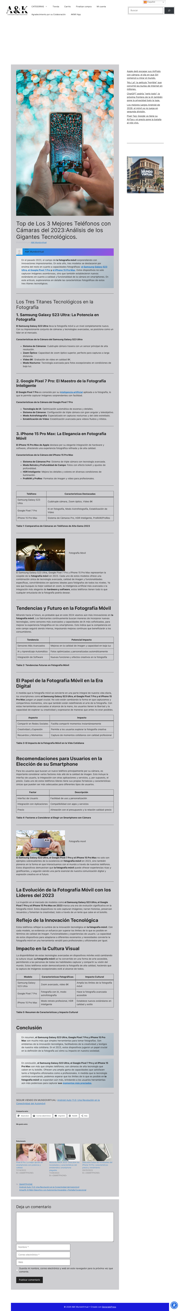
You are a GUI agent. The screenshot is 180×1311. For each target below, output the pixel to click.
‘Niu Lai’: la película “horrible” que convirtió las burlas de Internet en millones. (144, 86)
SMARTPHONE (26, 1184)
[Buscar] (169, 10)
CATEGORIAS (37, 6)
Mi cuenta (101, 6)
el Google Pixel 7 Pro (39, 270)
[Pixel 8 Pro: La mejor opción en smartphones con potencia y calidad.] (31, 1152)
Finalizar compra (83, 6)
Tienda (56, 6)
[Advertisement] (90, 42)
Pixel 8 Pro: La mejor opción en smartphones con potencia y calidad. (29, 1165)
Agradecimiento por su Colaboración (48, 14)
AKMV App (76, 14)
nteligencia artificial (71, 392)
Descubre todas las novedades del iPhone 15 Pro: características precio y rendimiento (97, 1165)
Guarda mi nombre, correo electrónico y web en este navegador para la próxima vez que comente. (66, 1270)
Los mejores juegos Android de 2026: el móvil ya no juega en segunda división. (143, 108)
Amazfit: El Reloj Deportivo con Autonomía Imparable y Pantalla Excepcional (52, 1190)
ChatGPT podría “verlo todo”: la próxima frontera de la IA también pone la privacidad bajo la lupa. (144, 97)
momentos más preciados (77, 1083)
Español (151, 2)
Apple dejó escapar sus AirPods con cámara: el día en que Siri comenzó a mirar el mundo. (144, 74)
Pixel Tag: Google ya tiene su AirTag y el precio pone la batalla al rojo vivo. (144, 119)
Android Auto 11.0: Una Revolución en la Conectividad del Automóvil (49, 1187)
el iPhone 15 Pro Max (64, 270)
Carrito (67, 6)
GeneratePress (109, 1307)
